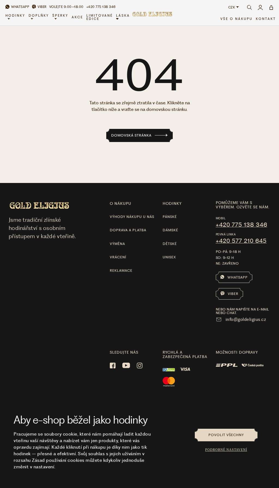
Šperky (60, 15)
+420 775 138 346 (241, 224)
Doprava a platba (128, 230)
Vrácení (118, 257)
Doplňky (39, 15)
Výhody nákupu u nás (132, 217)
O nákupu (120, 203)
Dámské (170, 230)
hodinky (172, 203)
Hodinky (15, 15)
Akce (77, 17)
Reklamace (121, 270)
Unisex (169, 257)
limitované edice (99, 17)
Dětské (170, 244)
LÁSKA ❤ (123, 17)
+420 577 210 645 (241, 241)
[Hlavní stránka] (152, 17)
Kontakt (266, 19)
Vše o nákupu (236, 19)
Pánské (170, 217)
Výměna (117, 244)
